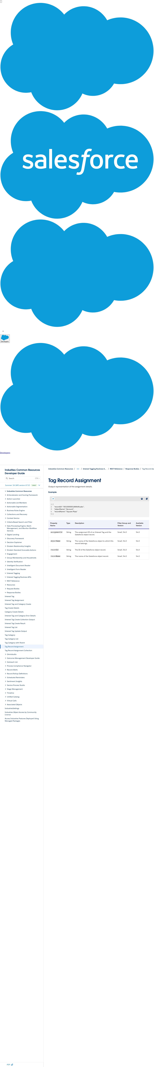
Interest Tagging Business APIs (95, 469)
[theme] (142, 499)
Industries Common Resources (60, 469)
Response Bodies (132, 469)
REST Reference (116, 469)
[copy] (147, 499)
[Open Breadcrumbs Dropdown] (78, 469)
